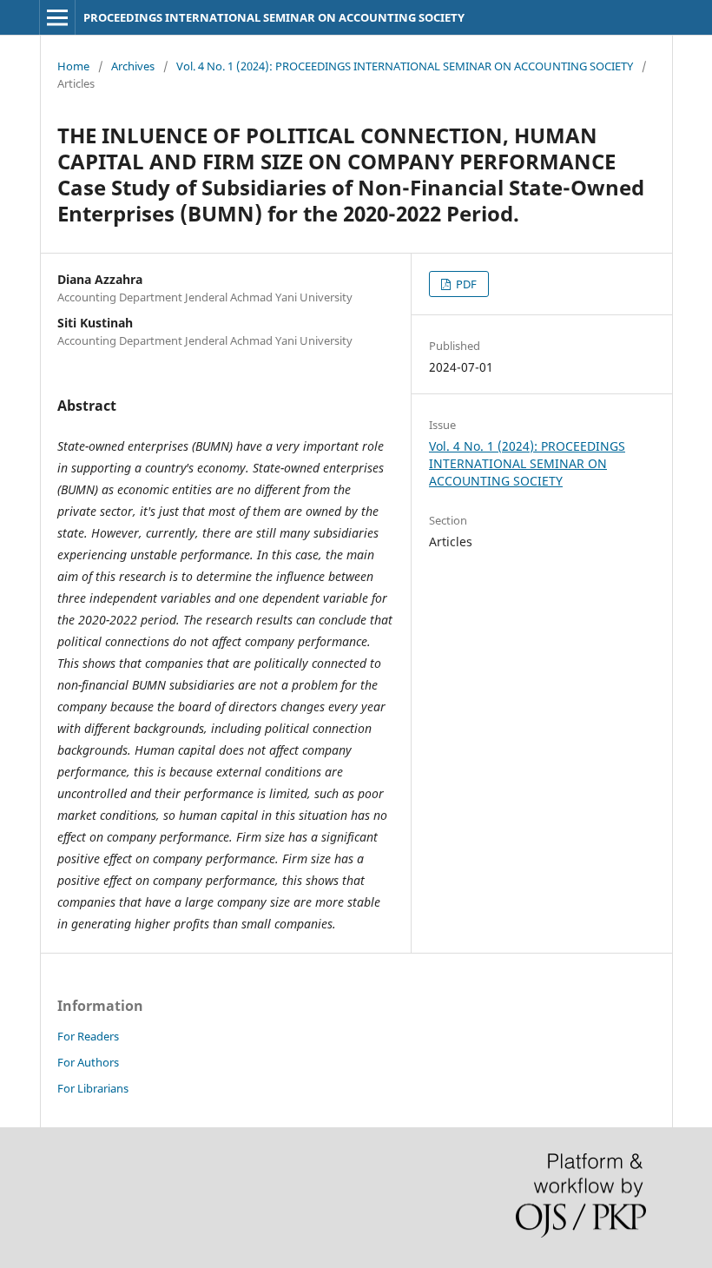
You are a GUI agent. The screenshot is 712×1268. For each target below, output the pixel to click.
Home (73, 66)
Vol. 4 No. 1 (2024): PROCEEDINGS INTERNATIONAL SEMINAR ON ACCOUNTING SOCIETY (404, 66)
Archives (133, 66)
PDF (465, 284)
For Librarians (93, 1088)
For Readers (88, 1036)
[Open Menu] (57, 17)
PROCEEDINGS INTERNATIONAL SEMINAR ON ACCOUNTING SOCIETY (274, 17)
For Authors (88, 1062)
